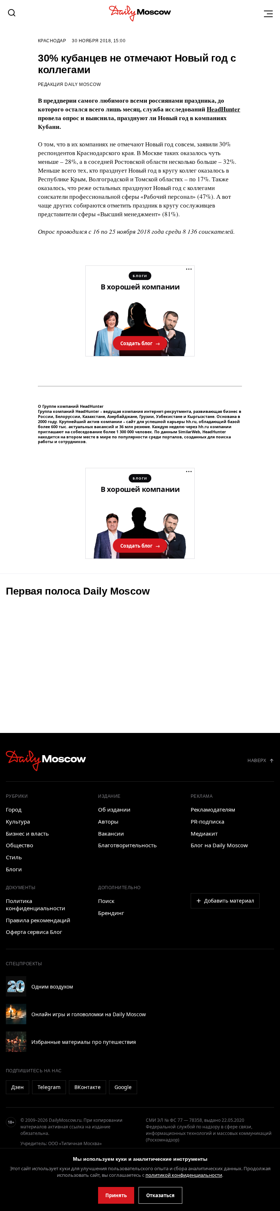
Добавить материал (229, 900)
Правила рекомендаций (38, 920)
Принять (116, 1195)
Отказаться (160, 1195)
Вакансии (111, 833)
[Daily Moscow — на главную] (46, 760)
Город (14, 809)
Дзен (17, 1087)
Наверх (257, 760)
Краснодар (52, 40)
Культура (18, 821)
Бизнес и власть (27, 833)
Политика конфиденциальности (35, 904)
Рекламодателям (213, 809)
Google (123, 1087)
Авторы (108, 821)
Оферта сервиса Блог (34, 931)
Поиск (106, 900)
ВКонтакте (87, 1087)
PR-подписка (207, 821)
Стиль (14, 857)
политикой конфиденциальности (183, 1175)
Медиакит (204, 833)
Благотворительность (127, 845)
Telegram (49, 1087)
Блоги (14, 869)
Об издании (114, 809)
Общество (19, 845)
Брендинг (111, 912)
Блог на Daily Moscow (219, 845)
